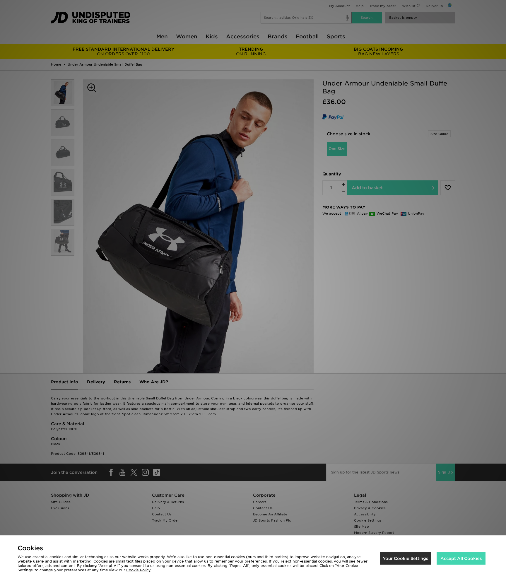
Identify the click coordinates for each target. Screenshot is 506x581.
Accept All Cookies (461, 558)
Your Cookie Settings (405, 558)
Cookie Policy (138, 570)
